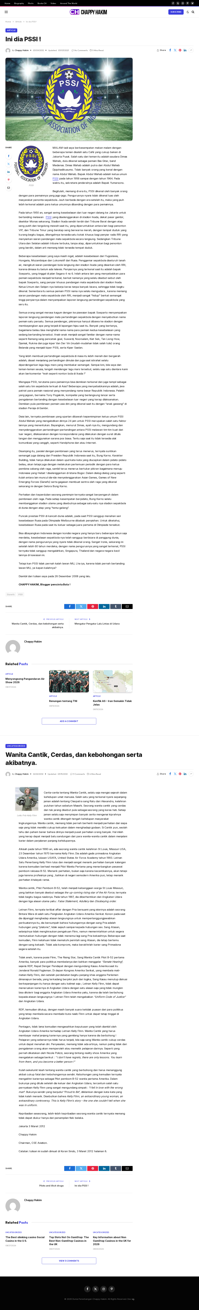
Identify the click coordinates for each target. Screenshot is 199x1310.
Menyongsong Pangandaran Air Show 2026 (25, 680)
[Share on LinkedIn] (185, 50)
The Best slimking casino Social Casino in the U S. (24, 1239)
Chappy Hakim (22, 50)
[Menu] (6, 11)
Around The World (68, 3)
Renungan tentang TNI (63, 701)
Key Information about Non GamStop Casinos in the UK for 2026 (112, 1241)
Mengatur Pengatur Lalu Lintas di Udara (97, 623)
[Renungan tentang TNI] (69, 681)
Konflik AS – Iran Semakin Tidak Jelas (112, 702)
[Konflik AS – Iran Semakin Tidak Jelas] (113, 681)
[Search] (192, 11)
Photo (31, 3)
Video (53, 3)
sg (133, 1299)
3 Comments (79, 774)
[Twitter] (8, 164)
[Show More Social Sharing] (191, 50)
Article (11, 30)
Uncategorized (16, 746)
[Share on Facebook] (170, 50)
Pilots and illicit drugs (51, 1185)
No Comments (81, 50)
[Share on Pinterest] (180, 50)
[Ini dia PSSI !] (69, 99)
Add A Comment (69, 721)
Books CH (42, 3)
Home (7, 3)
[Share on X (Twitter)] (175, 50)
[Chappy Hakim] (89, 12)
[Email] (8, 188)
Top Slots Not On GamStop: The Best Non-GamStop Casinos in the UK (69, 1241)
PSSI (55, 178)
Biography (19, 3)
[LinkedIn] (8, 172)
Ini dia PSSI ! (81, 1185)
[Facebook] (8, 156)
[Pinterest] (8, 180)
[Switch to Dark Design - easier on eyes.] (188, 12)
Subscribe (176, 12)
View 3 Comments (69, 1261)
